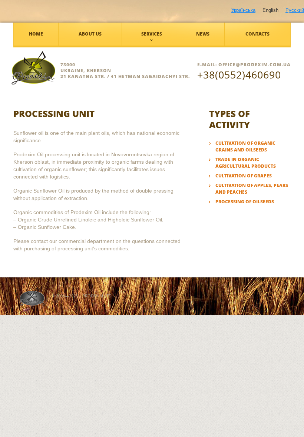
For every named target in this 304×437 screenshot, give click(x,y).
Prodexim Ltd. (97, 295)
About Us (90, 34)
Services (151, 34)
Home (36, 34)
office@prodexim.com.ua (254, 64)
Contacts (257, 34)
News (202, 34)
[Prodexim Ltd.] (61, 67)
